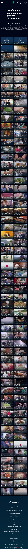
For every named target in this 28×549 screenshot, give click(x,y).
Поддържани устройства (14, 526)
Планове (14, 524)
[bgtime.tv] (14, 502)
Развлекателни (14, 7)
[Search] (18, 2)
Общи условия (14, 529)
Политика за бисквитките (14, 533)
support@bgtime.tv (14, 519)
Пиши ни (14, 534)
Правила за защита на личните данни (14, 531)
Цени (14, 527)
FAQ (14, 522)
